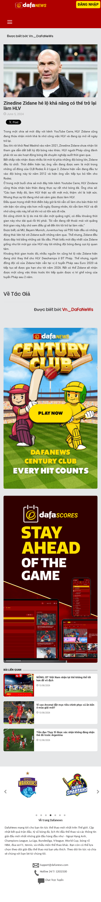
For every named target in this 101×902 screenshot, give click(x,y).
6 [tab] (60, 815)
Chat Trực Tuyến (54, 880)
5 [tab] (55, 815)
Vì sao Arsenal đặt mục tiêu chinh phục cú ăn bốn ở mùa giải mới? (65, 706)
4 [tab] (50, 815)
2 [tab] (41, 815)
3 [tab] (45, 815)
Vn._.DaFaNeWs (77, 309)
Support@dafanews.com (54, 865)
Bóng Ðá (14, 691)
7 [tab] (64, 815)
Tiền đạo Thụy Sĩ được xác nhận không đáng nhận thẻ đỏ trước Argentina (65, 734)
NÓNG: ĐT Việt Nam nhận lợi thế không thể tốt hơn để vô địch (63, 679)
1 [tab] (36, 815)
